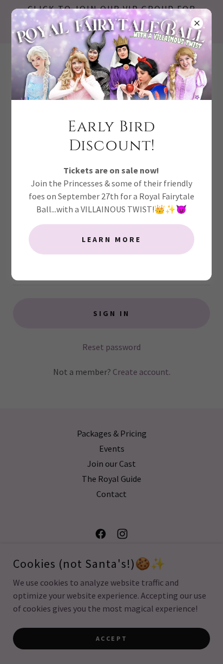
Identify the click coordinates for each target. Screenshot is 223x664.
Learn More (111, 239)
